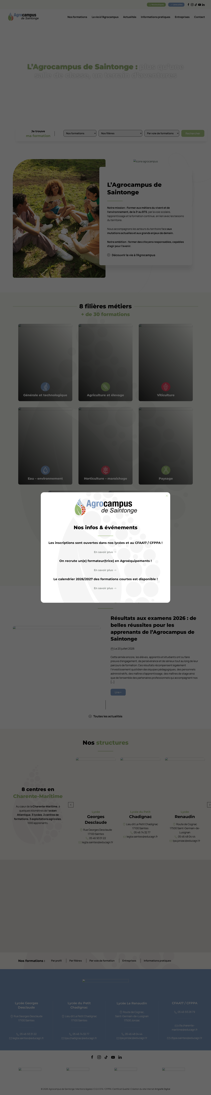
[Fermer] (167, 496)
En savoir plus (103, 552)
